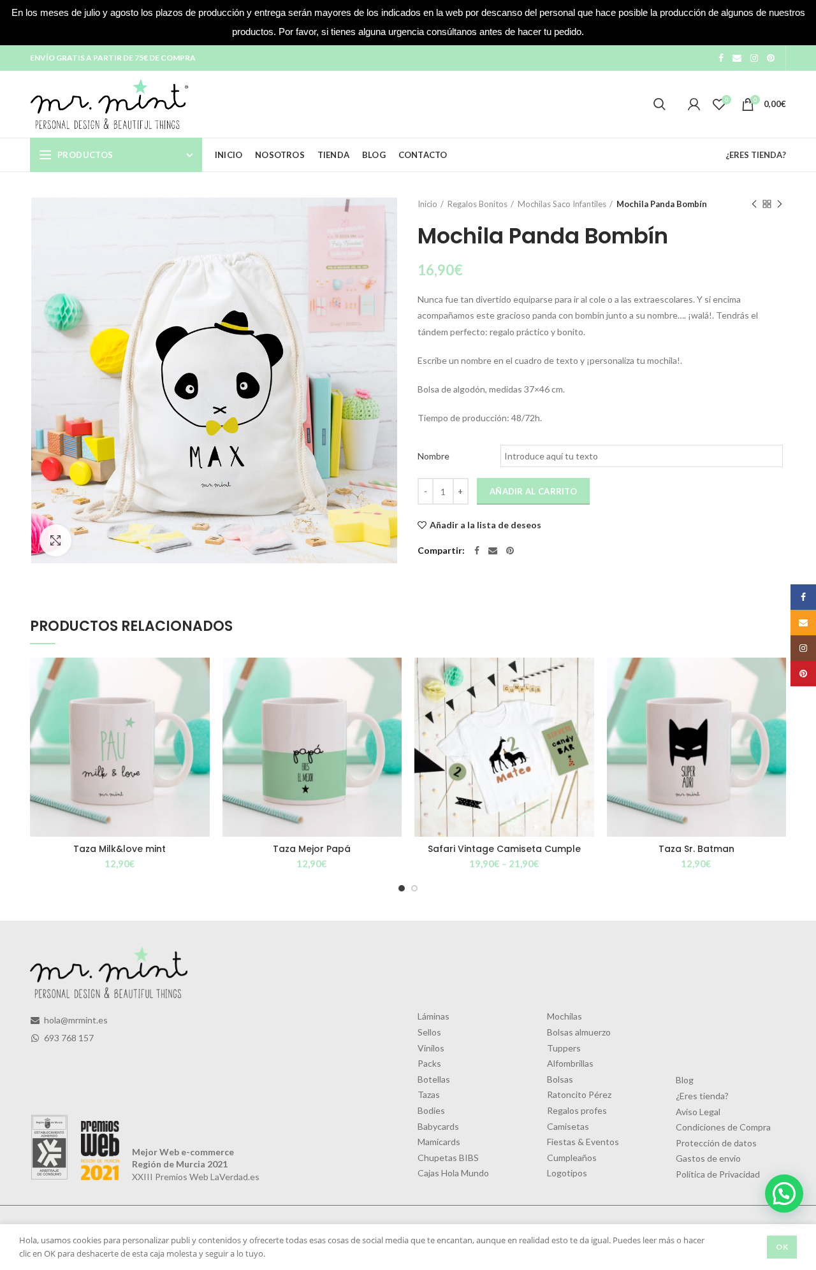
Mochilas (564, 1016)
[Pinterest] (770, 58)
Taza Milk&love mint (119, 849)
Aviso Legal (698, 1111)
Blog (685, 1079)
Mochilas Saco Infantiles (562, 204)
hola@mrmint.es (75, 1019)
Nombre (433, 456)
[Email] (737, 58)
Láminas (433, 1016)
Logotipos (567, 1172)
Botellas (434, 1079)
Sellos (429, 1032)
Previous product (754, 204)
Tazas (429, 1094)
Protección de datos (716, 1142)
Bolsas (560, 1079)
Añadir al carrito (533, 491)
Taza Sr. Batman (696, 849)
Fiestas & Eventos (583, 1141)
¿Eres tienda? (702, 1095)
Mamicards (439, 1141)
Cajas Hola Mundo (453, 1172)
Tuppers (564, 1048)
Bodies (431, 1110)
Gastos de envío (708, 1158)
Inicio (427, 204)
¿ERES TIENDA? (755, 155)
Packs (429, 1063)
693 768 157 (68, 1037)
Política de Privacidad (718, 1174)
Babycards (438, 1126)
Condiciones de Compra (723, 1127)
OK (782, 1247)
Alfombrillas (570, 1063)
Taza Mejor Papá (312, 849)
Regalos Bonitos (477, 204)
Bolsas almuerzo (579, 1032)
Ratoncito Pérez (579, 1094)
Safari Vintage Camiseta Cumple (504, 849)
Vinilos (431, 1048)
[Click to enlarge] (55, 540)
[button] (784, 1193)
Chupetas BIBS (448, 1157)
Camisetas (568, 1126)
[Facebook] (721, 58)
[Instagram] (754, 58)
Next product (779, 204)
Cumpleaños (572, 1157)
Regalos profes (577, 1110)
